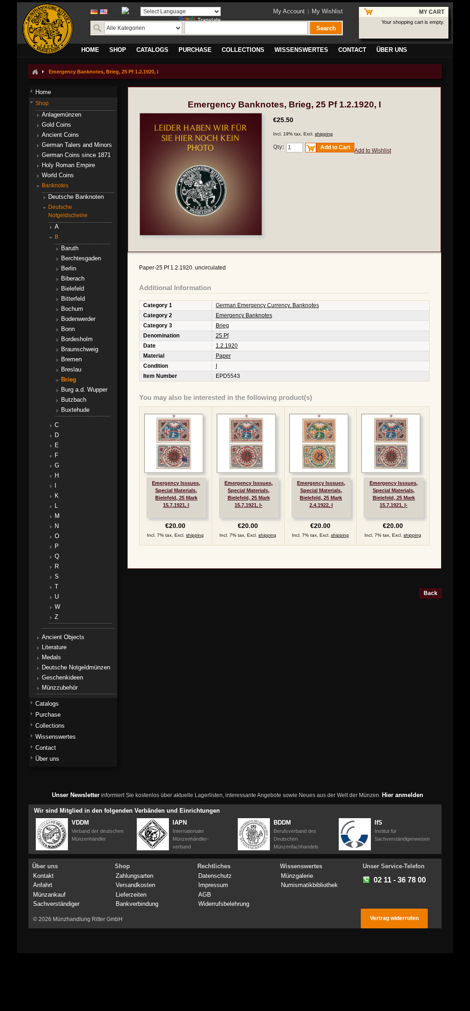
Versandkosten (135, 885)
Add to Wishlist (372, 150)
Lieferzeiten (131, 894)
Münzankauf (49, 894)
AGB (204, 894)
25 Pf (222, 335)
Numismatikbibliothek (309, 885)
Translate (209, 20)
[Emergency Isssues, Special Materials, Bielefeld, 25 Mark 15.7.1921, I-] (246, 443)
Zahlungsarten (134, 875)
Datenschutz (215, 875)
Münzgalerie (297, 875)
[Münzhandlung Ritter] (47, 29)
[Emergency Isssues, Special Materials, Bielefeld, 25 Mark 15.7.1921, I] (173, 443)
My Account (289, 11)
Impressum (213, 885)
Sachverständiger (56, 903)
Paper (223, 356)
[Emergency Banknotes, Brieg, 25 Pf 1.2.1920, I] (201, 117)
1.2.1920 (227, 346)
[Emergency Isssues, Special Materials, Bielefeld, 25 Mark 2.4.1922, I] (318, 443)
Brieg (222, 325)
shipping (324, 133)
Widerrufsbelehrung (223, 903)
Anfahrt (42, 885)
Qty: (278, 147)
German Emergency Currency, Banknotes (267, 305)
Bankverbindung (137, 903)
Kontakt (43, 875)
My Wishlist (327, 11)
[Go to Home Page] (35, 71)
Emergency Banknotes (244, 315)
